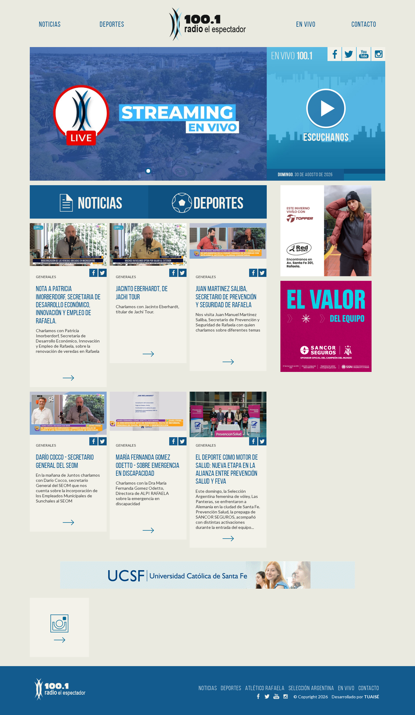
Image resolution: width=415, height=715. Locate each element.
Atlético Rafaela (265, 688)
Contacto (364, 24)
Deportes (112, 24)
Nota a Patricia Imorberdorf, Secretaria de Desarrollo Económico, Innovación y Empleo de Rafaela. (68, 305)
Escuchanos (326, 137)
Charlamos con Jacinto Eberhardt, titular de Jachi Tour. (147, 309)
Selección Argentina (311, 688)
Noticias (50, 24)
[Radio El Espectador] (207, 24)
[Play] (326, 108)
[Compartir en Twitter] (102, 273)
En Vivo (305, 24)
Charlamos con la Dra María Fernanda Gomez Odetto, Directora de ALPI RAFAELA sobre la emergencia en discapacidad (142, 493)
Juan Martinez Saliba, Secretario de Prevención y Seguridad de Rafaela (226, 297)
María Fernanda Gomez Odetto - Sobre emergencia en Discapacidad (147, 465)
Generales (46, 276)
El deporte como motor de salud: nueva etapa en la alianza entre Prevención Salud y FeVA (227, 469)
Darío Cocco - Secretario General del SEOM (65, 461)
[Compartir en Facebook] (93, 273)
